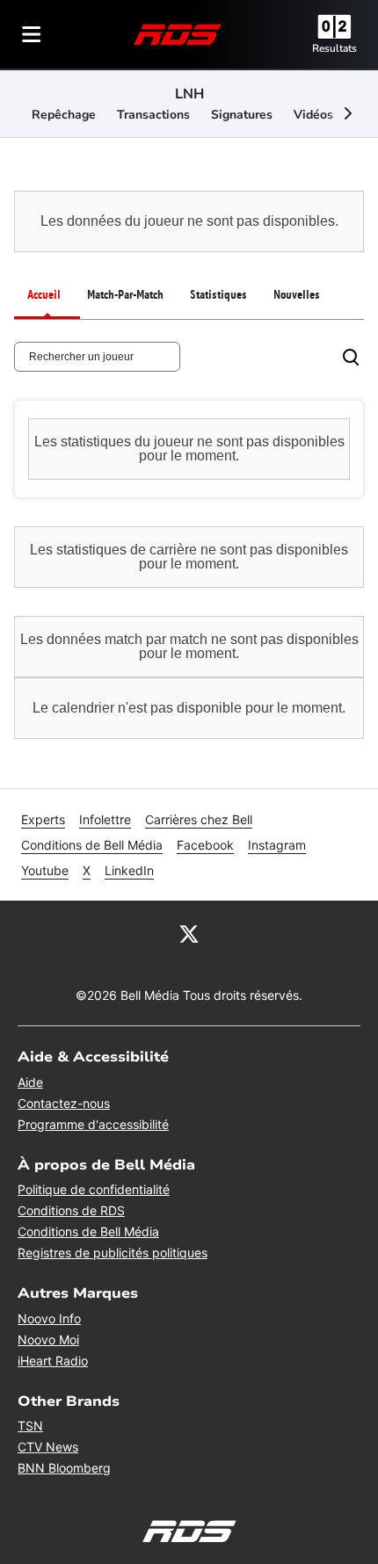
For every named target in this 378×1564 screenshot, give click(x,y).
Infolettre (105, 819)
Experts (43, 819)
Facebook (205, 844)
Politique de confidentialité (94, 1189)
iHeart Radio (53, 1360)
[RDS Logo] (178, 34)
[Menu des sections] (31, 34)
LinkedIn (129, 870)
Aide (30, 1082)
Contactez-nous (64, 1103)
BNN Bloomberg (64, 1467)
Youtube (45, 870)
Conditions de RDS (71, 1210)
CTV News (48, 1446)
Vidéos (313, 114)
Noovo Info (49, 1318)
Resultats (334, 48)
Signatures (242, 114)
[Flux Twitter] (189, 932)
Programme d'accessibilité (93, 1124)
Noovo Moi (48, 1339)
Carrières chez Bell (198, 819)
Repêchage (64, 114)
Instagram (277, 844)
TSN (30, 1425)
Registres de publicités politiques (112, 1252)
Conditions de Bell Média (92, 844)
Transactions (153, 114)
